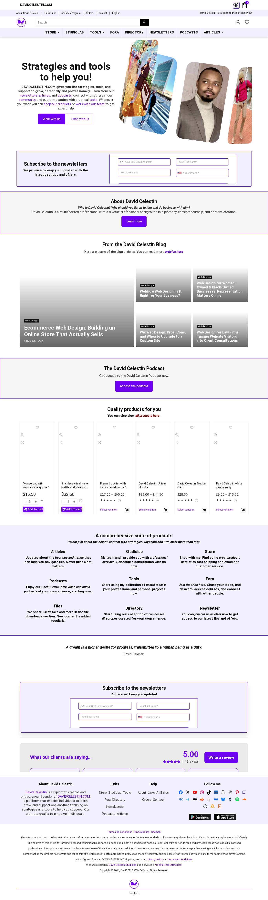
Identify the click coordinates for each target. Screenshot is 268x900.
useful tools (154, 585)
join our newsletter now (211, 614)
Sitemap (156, 831)
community (27, 100)
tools (93, 100)
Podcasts (189, 32)
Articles (212, 32)
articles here (174, 252)
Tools (95, 32)
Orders (89, 13)
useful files (50, 612)
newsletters (28, 95)
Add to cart (35, 509)
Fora (114, 32)
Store (50, 32)
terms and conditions (180, 859)
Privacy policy (141, 831)
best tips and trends (69, 557)
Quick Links (50, 13)
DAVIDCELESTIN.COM (74, 796)
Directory (134, 32)
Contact (102, 13)
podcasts (65, 95)
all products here (147, 415)
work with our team (90, 104)
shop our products (57, 104)
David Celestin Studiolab (123, 864)
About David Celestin (27, 13)
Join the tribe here (192, 585)
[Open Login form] (236, 5)
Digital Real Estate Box (168, 864)
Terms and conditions (119, 831)
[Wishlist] (247, 22)
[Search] (144, 22)
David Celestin (36, 792)
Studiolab (74, 32)
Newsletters (161, 32)
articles (44, 95)
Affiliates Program (71, 13)
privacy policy (154, 859)
